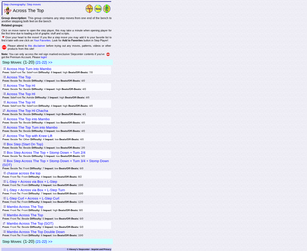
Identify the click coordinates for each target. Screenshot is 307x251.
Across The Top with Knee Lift (29, 136)
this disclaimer (36, 45)
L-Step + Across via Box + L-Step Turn (36, 190)
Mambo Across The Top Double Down (36, 232)
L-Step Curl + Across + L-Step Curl (33, 198)
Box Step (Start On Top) (25, 144)
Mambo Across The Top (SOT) (30, 223)
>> (50, 62)
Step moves (34, 4)
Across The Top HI (21, 85)
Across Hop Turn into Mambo (29, 69)
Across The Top (19, 77)
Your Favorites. (42, 40)
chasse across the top (24, 173)
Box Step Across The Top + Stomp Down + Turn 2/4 (46, 152)
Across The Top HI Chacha (27, 111)
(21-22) (41, 62)
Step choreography (14, 4)
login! (44, 57)
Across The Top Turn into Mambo (32, 127)
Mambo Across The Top (25, 207)
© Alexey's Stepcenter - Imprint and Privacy (89, 249)
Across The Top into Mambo (28, 119)
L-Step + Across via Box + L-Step (32, 181)
